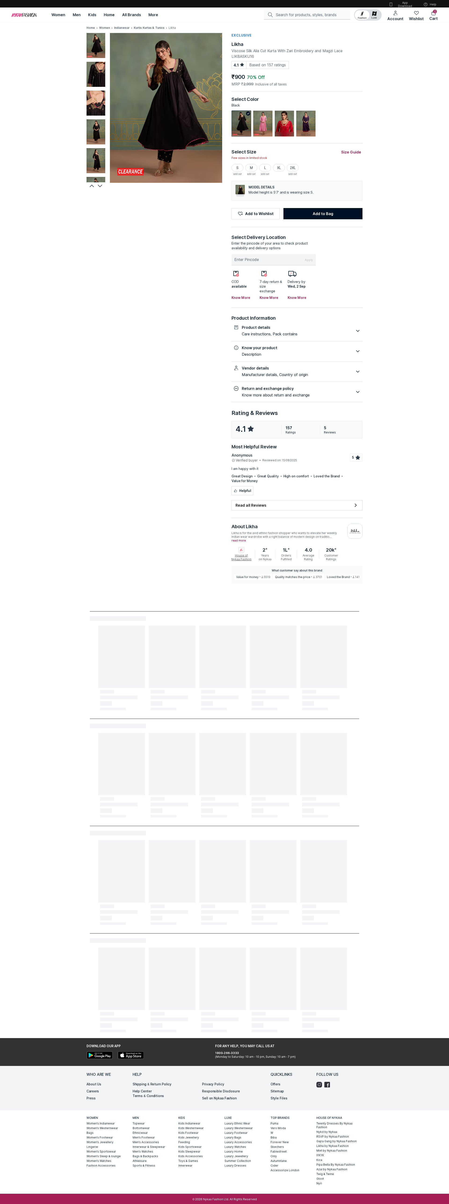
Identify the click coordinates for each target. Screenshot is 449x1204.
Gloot (320, 1178)
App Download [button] (405, 4)
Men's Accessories (146, 1142)
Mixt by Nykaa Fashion (331, 1150)
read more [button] (239, 540)
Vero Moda (278, 1128)
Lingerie (92, 1147)
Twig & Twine (325, 1174)
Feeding (184, 1142)
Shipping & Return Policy (152, 1084)
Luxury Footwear (236, 1132)
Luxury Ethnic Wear (237, 1123)
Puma (274, 1123)
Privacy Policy (213, 1084)
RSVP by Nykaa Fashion (332, 1136)
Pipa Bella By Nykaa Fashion (335, 1164)
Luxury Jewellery (236, 1156)
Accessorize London (285, 1170)
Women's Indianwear (101, 1123)
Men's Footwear (144, 1137)
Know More (241, 298)
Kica (319, 1160)
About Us (94, 1084)
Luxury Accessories (238, 1142)
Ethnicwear (140, 1132)
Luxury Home (233, 1151)
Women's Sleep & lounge (104, 1156)
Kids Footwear (188, 1132)
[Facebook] (328, 1084)
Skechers (277, 1147)
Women (104, 27)
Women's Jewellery (100, 1142)
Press (91, 1098)
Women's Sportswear (101, 1151)
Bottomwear (141, 1128)
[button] (368, 15)
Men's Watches (143, 1151)
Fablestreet (279, 1151)
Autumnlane (279, 1161)
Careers (93, 1091)
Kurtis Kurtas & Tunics (149, 27)
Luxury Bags (232, 1137)
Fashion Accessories (101, 1165)
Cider (274, 1165)
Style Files (279, 1098)
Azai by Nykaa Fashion (331, 1169)
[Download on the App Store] (130, 1055)
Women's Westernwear (102, 1128)
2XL (293, 168)
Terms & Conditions (148, 1096)
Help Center (142, 1091)
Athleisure (140, 1161)
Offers (275, 1084)
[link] (241, 123)
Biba (274, 1137)
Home (91, 27)
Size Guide (351, 152)
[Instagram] (320, 1084)
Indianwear (122, 27)
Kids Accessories (190, 1156)
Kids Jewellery (188, 1137)
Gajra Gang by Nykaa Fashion (336, 1141)
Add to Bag (323, 213)
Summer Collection (237, 1161)
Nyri (319, 1183)
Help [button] (433, 4)
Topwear (139, 1123)
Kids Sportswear (190, 1147)
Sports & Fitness (144, 1165)
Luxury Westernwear (238, 1128)
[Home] (23, 15)
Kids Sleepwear (189, 1151)
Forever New (280, 1142)
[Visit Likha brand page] (355, 531)
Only (274, 1156)
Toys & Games (188, 1161)
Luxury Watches (235, 1147)
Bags (90, 1132)
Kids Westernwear (191, 1128)
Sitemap (277, 1091)
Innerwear (185, 1165)
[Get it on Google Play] (100, 1055)
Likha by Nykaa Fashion (332, 1146)
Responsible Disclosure (221, 1091)
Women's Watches (99, 1161)
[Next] (100, 185)
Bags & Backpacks (145, 1156)
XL (279, 168)
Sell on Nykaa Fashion (219, 1098)
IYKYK (320, 1155)
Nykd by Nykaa (326, 1132)
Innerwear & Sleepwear (149, 1147)
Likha (237, 44)
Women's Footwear (100, 1137)
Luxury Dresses (235, 1165)
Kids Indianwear (189, 1123)
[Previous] (91, 185)
